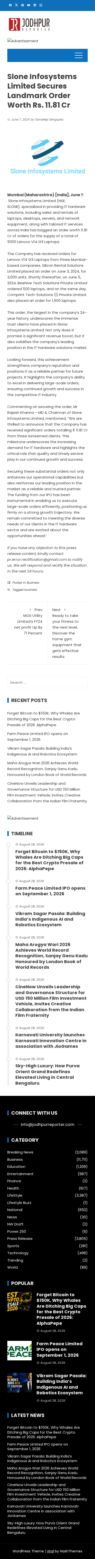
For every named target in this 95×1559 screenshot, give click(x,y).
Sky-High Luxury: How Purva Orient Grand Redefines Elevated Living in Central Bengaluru (47, 1074)
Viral (50, 1551)
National (14, 1209)
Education (16, 1166)
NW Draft (15, 1224)
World (12, 1267)
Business (33, 583)
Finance (14, 1181)
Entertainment (20, 1174)
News (12, 1217)
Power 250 (16, 1231)
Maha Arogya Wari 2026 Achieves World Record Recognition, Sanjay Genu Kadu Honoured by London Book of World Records (46, 768)
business (30, 590)
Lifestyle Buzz (19, 1202)
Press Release (20, 1238)
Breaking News (20, 1152)
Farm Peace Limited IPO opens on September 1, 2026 (50, 891)
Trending (15, 1260)
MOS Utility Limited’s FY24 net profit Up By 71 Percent (28, 621)
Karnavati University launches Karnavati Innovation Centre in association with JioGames (50, 1040)
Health (13, 1188)
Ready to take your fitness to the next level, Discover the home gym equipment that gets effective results (67, 633)
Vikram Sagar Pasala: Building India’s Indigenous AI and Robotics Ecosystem (50, 919)
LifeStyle (14, 1195)
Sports (13, 1245)
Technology (17, 1253)
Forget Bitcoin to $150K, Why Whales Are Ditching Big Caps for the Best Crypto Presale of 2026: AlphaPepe (43, 719)
